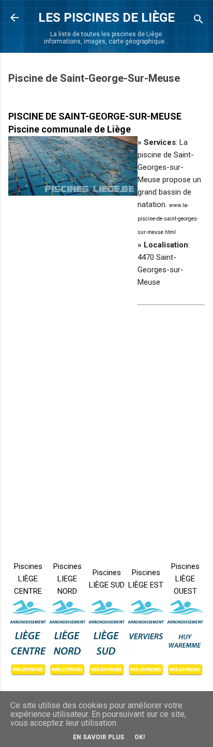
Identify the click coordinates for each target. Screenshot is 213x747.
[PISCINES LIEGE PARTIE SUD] (106, 638)
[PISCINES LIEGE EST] (145, 638)
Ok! (139, 737)
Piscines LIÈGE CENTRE (28, 579)
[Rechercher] (198, 21)
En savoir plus (98, 737)
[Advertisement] (106, 416)
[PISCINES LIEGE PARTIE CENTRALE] (28, 638)
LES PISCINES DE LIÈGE (106, 17)
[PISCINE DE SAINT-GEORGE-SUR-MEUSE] (73, 166)
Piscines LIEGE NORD (67, 579)
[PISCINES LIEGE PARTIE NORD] (67, 638)
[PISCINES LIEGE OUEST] (185, 638)
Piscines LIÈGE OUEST (185, 579)
